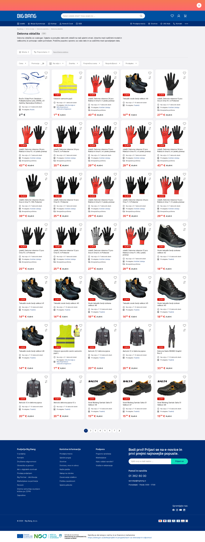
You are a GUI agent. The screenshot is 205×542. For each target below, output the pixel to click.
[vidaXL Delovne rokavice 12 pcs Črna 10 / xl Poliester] (33, 246)
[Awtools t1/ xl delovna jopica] (137, 346)
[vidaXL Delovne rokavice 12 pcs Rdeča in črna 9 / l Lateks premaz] (102, 195)
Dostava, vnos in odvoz (69, 465)
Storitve (63, 462)
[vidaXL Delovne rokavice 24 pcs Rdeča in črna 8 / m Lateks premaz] (172, 144)
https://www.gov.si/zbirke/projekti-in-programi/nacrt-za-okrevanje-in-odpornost (120, 538)
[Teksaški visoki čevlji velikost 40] (68, 297)
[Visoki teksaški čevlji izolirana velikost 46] (102, 297)
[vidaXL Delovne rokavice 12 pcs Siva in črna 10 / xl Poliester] (172, 94)
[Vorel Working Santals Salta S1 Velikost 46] (172, 396)
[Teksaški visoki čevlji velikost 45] (137, 297)
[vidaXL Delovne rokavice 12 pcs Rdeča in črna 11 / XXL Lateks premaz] (137, 246)
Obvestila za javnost (25, 465)
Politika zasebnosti (67, 481)
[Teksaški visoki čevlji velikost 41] (33, 297)
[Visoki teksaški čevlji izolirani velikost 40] (172, 297)
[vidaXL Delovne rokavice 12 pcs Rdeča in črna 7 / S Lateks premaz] (172, 195)
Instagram (177, 510)
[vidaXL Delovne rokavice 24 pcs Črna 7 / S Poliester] (137, 195)
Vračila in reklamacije (104, 465)
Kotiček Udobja (104, 107)
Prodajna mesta (66, 454)
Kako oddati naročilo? (104, 462)
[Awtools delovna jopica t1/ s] (68, 396)
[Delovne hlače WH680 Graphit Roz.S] (172, 346)
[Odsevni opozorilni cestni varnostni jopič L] (68, 346)
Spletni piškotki (66, 485)
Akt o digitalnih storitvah (27, 469)
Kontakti (20, 458)
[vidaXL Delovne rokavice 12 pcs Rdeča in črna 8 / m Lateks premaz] (102, 144)
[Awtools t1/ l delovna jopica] (102, 346)
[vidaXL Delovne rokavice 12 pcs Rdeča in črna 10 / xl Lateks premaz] (137, 144)
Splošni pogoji (65, 458)
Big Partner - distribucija (27, 477)
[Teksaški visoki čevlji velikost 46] (33, 346)
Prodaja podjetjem (24, 473)
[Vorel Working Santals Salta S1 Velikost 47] (137, 396)
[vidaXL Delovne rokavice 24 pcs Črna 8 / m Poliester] (68, 144)
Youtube (180, 510)
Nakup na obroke (67, 473)
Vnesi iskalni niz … (79, 16)
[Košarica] (185, 16)
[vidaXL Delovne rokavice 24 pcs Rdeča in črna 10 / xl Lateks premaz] (33, 144)
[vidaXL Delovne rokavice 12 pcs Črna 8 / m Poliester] (68, 246)
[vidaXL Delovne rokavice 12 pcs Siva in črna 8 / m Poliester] (102, 246)
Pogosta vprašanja (103, 454)
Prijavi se (179, 461)
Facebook (173, 510)
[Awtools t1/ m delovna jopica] (33, 396)
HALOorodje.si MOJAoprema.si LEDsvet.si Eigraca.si (66, 107)
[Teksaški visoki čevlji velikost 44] (137, 94)
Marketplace (101, 458)
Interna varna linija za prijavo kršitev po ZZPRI (28, 490)
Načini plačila (65, 469)
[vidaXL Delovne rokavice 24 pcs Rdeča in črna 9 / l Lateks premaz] (102, 94)
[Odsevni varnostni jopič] (68, 94)
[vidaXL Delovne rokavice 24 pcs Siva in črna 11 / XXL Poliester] (33, 195)
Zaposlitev (21, 495)
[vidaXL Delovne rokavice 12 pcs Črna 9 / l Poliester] (68, 195)
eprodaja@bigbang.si (137, 481)
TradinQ (136, 105)
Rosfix (32, 109)
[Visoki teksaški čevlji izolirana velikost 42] (172, 246)
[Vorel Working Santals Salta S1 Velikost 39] (102, 396)
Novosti (20, 485)
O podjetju (21, 454)
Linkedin (184, 510)
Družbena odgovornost (26, 462)
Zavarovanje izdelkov (68, 477)
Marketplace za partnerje (27, 481)
